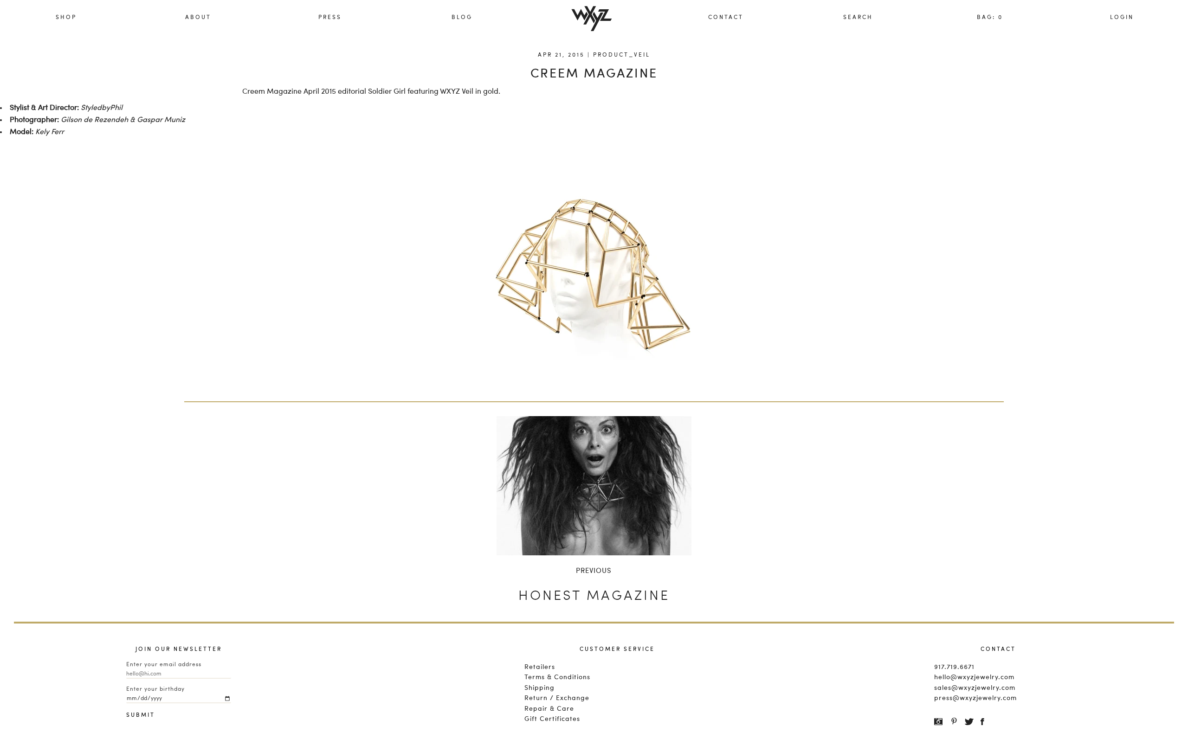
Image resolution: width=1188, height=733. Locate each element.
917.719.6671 (954, 667)
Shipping (539, 688)
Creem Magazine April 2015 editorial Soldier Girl (324, 92)
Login (1122, 17)
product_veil (621, 55)
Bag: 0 (990, 17)
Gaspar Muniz (161, 120)
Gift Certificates (552, 719)
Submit (135, 715)
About (198, 17)
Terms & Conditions (557, 677)
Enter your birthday (155, 689)
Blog (462, 17)
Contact (725, 17)
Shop (66, 17)
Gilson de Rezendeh (94, 120)
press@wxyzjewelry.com (975, 698)
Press (330, 17)
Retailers (539, 667)
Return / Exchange (556, 698)
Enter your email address (163, 665)
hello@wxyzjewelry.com (974, 677)
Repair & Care (549, 709)
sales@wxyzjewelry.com (974, 688)
